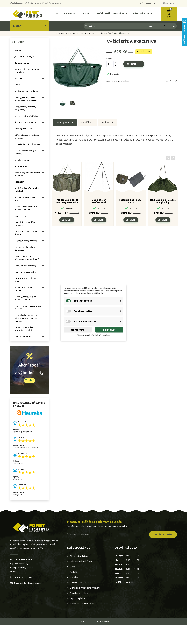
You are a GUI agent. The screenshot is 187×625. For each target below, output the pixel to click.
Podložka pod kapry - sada (131, 201)
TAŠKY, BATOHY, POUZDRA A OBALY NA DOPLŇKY (26, 208)
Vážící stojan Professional (99, 201)
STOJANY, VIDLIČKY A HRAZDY (26, 241)
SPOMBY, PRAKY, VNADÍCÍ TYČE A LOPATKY (28, 307)
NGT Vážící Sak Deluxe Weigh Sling (163, 201)
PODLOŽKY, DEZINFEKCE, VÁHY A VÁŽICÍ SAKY (28, 189)
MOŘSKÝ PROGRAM (22, 160)
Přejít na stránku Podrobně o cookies (93, 335)
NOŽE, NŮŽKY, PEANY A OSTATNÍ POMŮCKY (27, 174)
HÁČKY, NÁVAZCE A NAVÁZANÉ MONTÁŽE (27, 136)
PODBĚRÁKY (19, 182)
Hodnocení (107, 122)
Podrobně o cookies (78, 593)
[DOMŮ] (57, 14)
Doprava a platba (77, 598)
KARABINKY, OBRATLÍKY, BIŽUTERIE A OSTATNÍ (24, 328)
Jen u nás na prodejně (24, 56)
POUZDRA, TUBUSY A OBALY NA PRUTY (27, 198)
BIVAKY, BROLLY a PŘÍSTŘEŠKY (26, 116)
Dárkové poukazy (77, 582)
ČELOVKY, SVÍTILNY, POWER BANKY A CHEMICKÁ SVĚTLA (26, 98)
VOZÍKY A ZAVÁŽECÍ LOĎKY (25, 272)
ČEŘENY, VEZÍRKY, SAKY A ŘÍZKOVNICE (25, 248)
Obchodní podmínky (78, 556)
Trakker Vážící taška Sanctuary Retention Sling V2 (66, 201)
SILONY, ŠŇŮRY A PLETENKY (25, 265)
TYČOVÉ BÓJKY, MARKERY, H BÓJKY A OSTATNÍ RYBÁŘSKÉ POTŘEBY (26, 318)
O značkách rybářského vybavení (84, 588)
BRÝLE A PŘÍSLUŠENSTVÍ (24, 129)
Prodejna (73, 577)
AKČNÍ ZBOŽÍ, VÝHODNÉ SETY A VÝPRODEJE (27, 70)
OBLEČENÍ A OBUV (22, 166)
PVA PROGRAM (20, 216)
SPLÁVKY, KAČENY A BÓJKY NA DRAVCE (27, 232)
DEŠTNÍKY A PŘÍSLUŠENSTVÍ (25, 122)
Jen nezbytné (77, 330)
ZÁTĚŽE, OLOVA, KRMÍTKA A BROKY (25, 279)
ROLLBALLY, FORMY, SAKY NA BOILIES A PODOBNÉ (25, 298)
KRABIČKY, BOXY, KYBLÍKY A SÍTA (27, 144)
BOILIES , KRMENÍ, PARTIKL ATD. (27, 91)
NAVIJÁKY (18, 78)
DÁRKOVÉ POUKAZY (22, 63)
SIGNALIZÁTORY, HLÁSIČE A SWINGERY (25, 223)
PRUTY (17, 85)
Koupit (135, 63)
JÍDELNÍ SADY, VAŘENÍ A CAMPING (24, 288)
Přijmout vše (109, 330)
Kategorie (19, 42)
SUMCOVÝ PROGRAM (23, 336)
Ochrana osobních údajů (80, 561)
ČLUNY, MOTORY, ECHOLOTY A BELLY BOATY (26, 108)
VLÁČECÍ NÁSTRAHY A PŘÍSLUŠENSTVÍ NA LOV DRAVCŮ (27, 257)
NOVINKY (18, 50)
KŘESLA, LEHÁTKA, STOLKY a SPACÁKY (25, 152)
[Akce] (29, 369)
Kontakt (73, 572)
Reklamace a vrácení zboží (81, 603)
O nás (72, 567)
